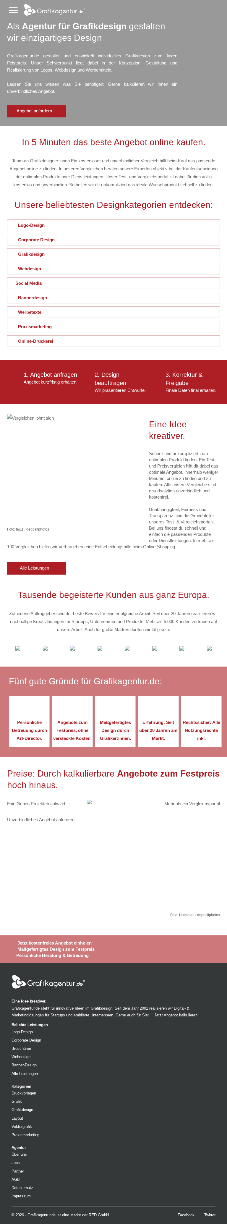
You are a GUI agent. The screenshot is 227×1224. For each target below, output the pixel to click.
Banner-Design (24, 1065)
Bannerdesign (32, 297)
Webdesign (29, 268)
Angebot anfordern (35, 111)
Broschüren (21, 1048)
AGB (16, 1179)
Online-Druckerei (35, 341)
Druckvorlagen (24, 1093)
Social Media (28, 283)
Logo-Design (31, 225)
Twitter (209, 1215)
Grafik (17, 1101)
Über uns (19, 1154)
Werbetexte (29, 312)
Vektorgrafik (22, 1126)
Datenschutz (22, 1188)
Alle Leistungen (35, 568)
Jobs (16, 1162)
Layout (17, 1118)
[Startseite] (52, 8)
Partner (18, 1171)
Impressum (21, 1196)
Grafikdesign (31, 254)
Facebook (185, 1215)
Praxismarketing (35, 326)
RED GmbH (99, 1215)
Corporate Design (36, 239)
